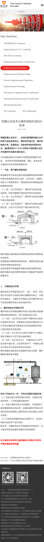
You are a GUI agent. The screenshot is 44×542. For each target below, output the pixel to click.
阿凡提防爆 (19, 148)
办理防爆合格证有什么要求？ (21, 458)
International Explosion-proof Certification (21, 99)
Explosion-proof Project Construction (19, 62)
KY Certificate (10, 111)
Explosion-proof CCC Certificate (17, 49)
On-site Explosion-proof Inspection (18, 80)
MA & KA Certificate (13, 56)
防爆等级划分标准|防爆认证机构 (13, 508)
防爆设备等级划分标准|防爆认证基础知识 (16, 502)
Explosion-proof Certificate (15, 68)
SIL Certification (29, 111)
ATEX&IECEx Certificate (14, 43)
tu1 (32, 490)
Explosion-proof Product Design (17, 74)
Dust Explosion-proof (13, 105)
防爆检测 (36, 517)
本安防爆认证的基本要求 (29, 514)
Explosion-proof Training (14, 86)
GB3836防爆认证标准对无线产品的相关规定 (26, 461)
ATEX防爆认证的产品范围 (31, 511)
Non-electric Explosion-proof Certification (21, 92)
